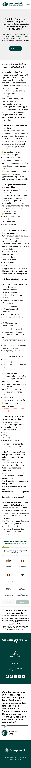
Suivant (22, 602)
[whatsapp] (11, 676)
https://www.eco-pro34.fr (16, 624)
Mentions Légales (15, 759)
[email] (19, 676)
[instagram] (7, 676)
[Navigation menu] (28, 4)
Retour (9, 602)
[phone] (15, 676)
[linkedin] (23, 676)
